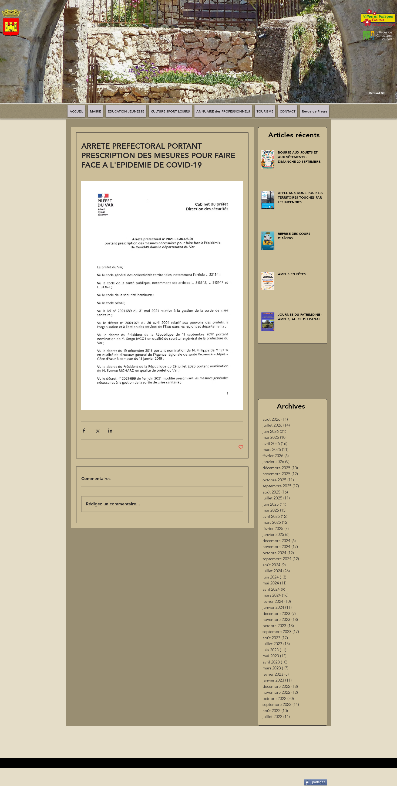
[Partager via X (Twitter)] (97, 430)
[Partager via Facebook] (83, 430)
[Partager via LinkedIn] (110, 430)
